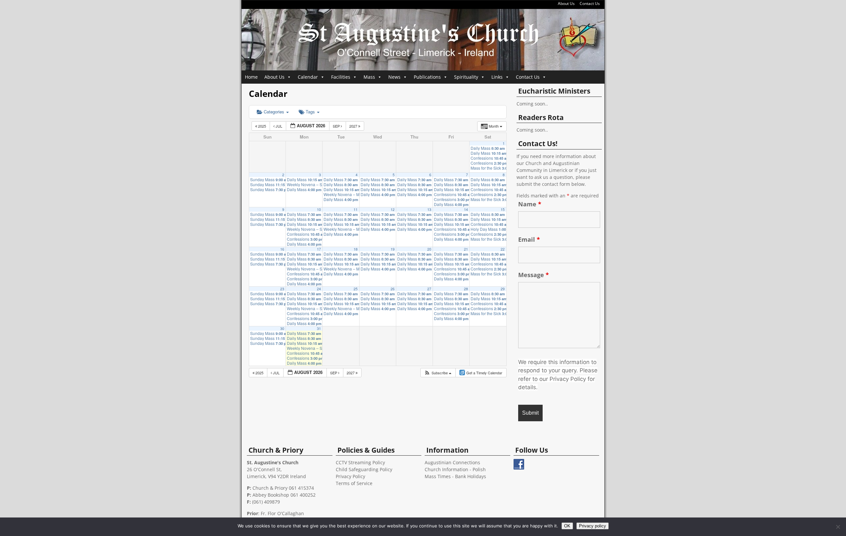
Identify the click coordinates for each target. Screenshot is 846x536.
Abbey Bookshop (270, 495)
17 (319, 249)
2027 (353, 126)
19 (393, 249)
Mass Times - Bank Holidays (455, 476)
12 (393, 209)
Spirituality (466, 77)
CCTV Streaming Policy (360, 462)
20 (429, 249)
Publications (427, 77)
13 (429, 209)
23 (282, 288)
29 (503, 288)
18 (356, 249)
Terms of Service (354, 483)
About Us (566, 3)
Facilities (340, 77)
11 (356, 209)
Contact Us (590, 3)
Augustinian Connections (452, 462)
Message (533, 275)
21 (466, 249)
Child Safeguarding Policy (364, 469)
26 (393, 288)
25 (356, 288)
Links (497, 77)
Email (529, 239)
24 (319, 288)
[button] (438, 372)
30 (282, 328)
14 (466, 209)
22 (503, 249)
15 (503, 209)
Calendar (308, 77)
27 (429, 288)
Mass (369, 77)
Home (251, 77)
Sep (337, 126)
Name (529, 204)
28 (466, 288)
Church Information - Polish (455, 469)
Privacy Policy (350, 476)
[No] (837, 526)
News (394, 77)
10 (319, 209)
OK (567, 525)
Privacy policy (592, 525)
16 (282, 249)
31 (319, 328)
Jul (279, 126)
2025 (262, 126)
